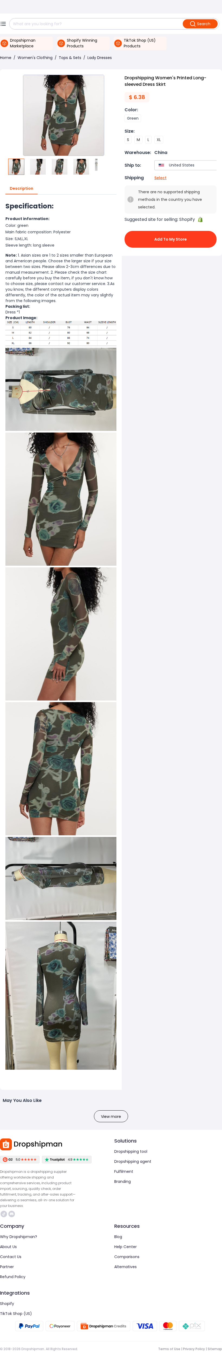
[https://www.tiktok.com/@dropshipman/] (4, 1214)
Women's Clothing (35, 57)
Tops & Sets (70, 57)
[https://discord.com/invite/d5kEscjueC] (11, 1214)
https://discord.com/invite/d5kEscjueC (12, 1214)
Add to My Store (170, 239)
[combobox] (187, 165)
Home (5, 57)
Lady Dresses (99, 57)
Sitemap (215, 1349)
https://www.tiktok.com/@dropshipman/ (4, 1214)
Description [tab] (21, 188)
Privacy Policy (194, 1349)
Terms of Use (169, 1349)
